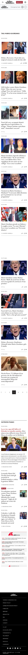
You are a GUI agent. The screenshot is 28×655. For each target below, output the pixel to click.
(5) (26, 200)
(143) (26, 63)
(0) (26, 131)
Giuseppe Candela (6, 63)
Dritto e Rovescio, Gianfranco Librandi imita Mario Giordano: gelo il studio (13, 344)
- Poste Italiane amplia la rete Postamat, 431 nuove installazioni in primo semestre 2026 (14, 539)
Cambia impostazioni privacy (10, 605)
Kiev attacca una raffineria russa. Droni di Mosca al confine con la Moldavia (13, 432)
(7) (26, 166)
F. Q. (3, 131)
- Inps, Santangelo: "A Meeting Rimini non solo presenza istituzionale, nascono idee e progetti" (13, 550)
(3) (26, 484)
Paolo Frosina (5, 526)
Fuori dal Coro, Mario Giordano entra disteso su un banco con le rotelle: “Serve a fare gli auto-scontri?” (14, 313)
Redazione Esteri (6, 466)
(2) (26, 98)
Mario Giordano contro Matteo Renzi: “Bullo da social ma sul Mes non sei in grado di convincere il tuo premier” (13, 281)
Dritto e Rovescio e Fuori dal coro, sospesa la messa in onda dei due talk (13, 59)
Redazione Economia (7, 484)
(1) (26, 286)
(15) (26, 526)
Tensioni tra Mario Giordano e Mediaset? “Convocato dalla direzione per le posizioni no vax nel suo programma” (14, 194)
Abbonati (19, 2)
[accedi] (25, 2)
